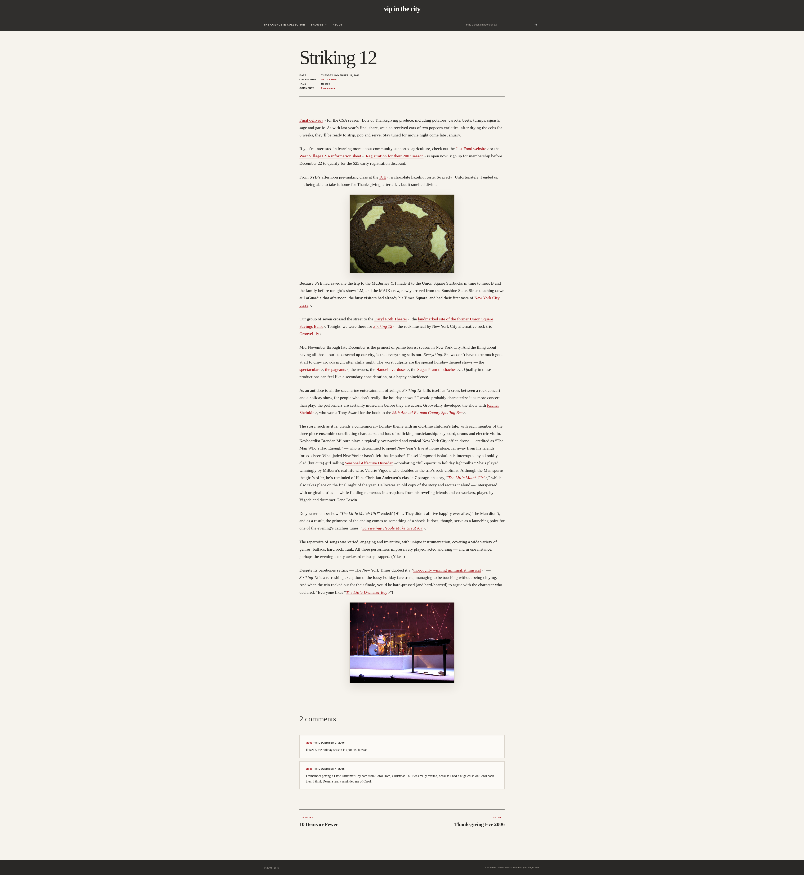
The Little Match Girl (467, 477)
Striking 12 (384, 326)
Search (535, 25)
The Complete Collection (284, 24)
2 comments (328, 88)
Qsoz (310, 742)
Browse (317, 24)
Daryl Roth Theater (392, 319)
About (337, 24)
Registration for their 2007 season (396, 156)
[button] (402, 233)
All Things (329, 79)
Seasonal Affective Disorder (370, 463)
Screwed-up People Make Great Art (393, 528)
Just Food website (472, 148)
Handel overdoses (392, 369)
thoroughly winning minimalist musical (448, 570)
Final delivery (312, 120)
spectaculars (311, 369)
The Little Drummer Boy (368, 592)
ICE (384, 177)
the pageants (337, 369)
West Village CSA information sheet (331, 156)
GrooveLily (310, 333)
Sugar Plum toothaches (438, 369)
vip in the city (402, 9)
